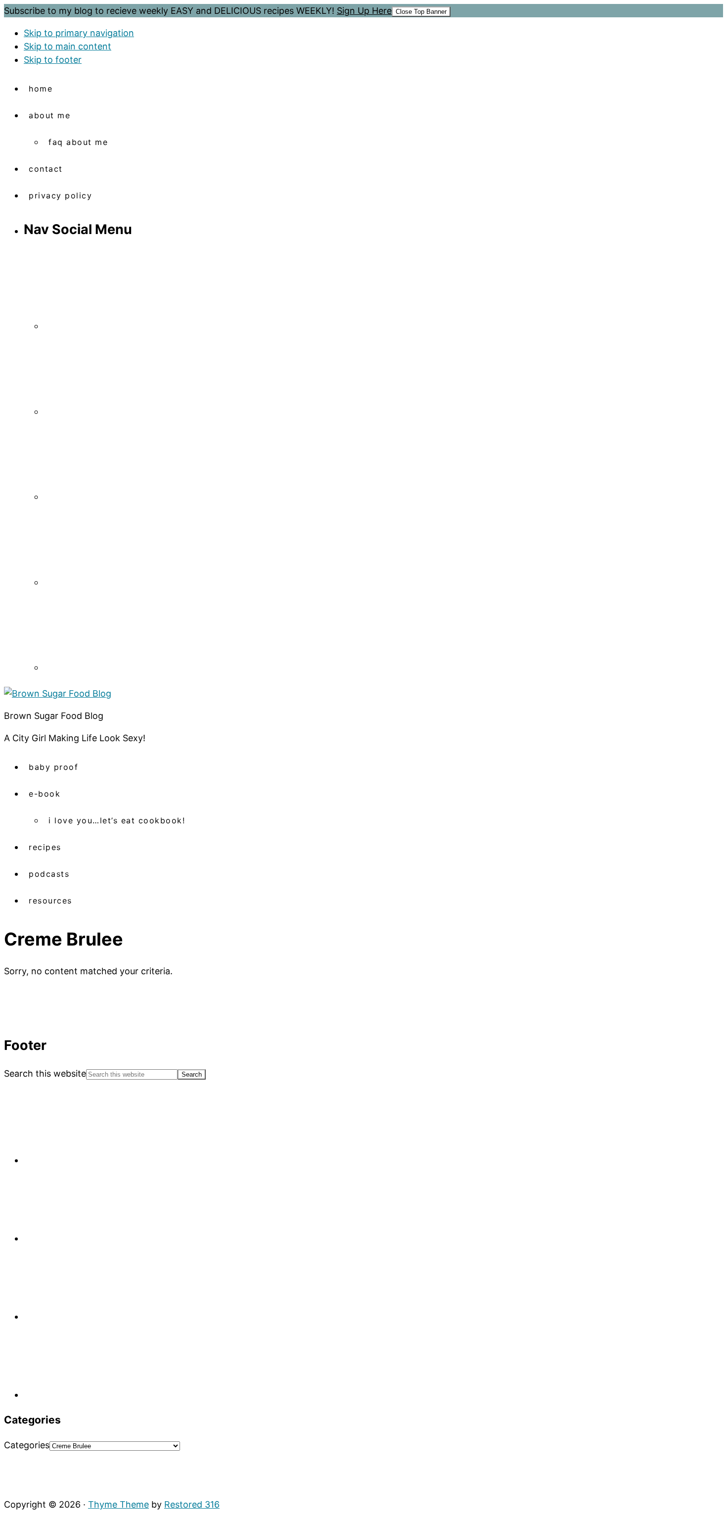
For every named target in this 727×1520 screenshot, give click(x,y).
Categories (26, 1445)
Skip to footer (53, 59)
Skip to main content (67, 46)
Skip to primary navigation (79, 33)
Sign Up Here (364, 10)
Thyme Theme (118, 1504)
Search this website (45, 1073)
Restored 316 (192, 1504)
